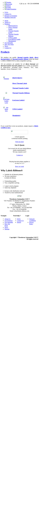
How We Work (9, 44)
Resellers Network (10, 17)
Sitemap (7, 229)
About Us (7, 22)
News (6, 46)
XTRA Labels (12, 37)
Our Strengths (9, 43)
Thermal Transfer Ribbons (21, 93)
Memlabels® (12, 41)
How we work (19, 166)
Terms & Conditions (32, 219)
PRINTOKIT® (13, 26)
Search (19, 222)
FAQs (6, 12)
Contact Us (8, 14)
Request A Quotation (11, 16)
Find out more (19, 141)
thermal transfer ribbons (20, 59)
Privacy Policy (31, 223)
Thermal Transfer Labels (20, 88)
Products (7, 24)
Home (6, 20)
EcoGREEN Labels (14, 39)
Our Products (8, 220)
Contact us (19, 155)
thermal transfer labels (25, 57)
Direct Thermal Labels (19, 83)
